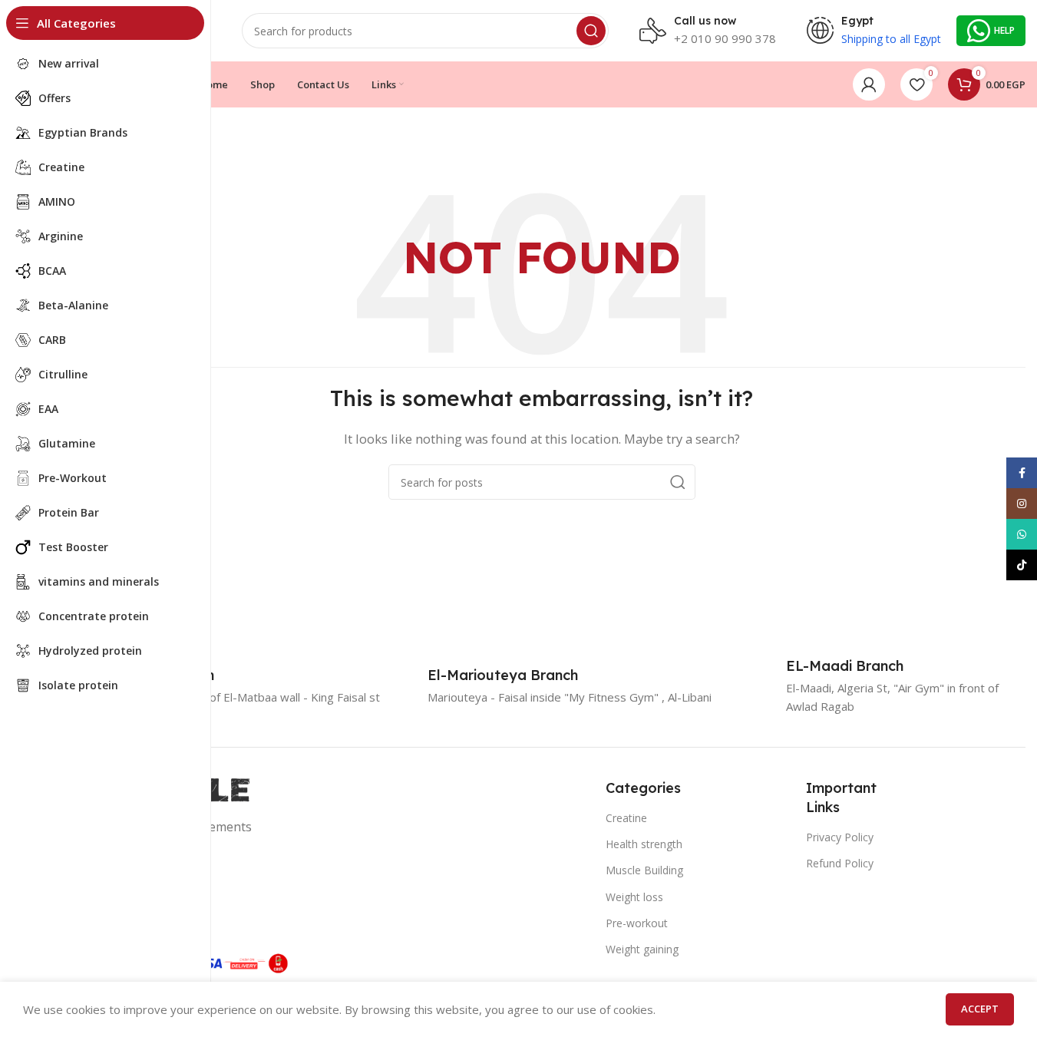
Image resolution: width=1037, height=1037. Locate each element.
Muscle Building (644, 870)
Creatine (626, 818)
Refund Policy (840, 863)
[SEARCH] (591, 30)
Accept (980, 1009)
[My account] (869, 84)
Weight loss (634, 897)
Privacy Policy (840, 837)
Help (1004, 30)
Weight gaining (642, 949)
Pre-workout (637, 923)
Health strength (644, 844)
